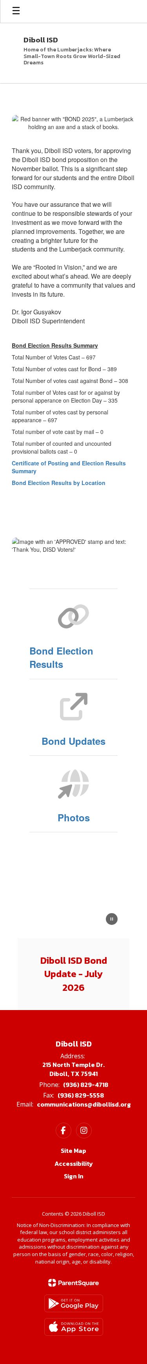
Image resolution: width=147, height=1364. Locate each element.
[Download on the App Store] (73, 1327)
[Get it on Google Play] (73, 1303)
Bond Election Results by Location (58, 483)
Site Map (73, 1150)
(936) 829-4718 (85, 1084)
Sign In (73, 1176)
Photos (74, 817)
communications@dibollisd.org (84, 1104)
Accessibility (73, 1163)
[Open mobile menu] (16, 11)
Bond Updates (73, 741)
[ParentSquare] (73, 1283)
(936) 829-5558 (81, 1095)
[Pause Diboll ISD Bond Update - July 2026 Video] (112, 919)
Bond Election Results (61, 657)
